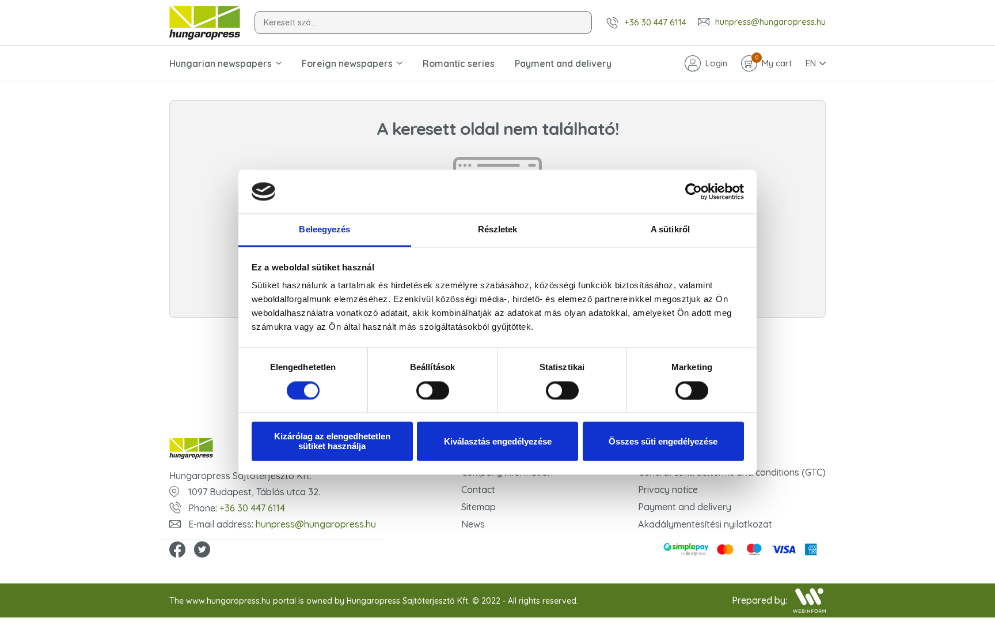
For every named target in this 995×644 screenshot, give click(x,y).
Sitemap (478, 507)
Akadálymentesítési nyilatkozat (705, 524)
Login (716, 63)
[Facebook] (177, 550)
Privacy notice (668, 489)
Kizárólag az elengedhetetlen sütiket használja (332, 441)
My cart (773, 62)
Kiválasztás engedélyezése (498, 441)
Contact (478, 489)
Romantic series (459, 63)
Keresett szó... (290, 22)
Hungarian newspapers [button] (220, 63)
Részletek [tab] (498, 230)
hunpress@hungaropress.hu (770, 22)
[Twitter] (202, 550)
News (473, 524)
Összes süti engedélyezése (663, 441)
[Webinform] (809, 600)
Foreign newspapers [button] (347, 63)
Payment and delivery (563, 63)
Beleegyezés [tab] (324, 230)
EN (811, 63)
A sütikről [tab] (670, 230)
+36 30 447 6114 (655, 22)
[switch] (432, 390)
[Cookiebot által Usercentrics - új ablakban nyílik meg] (693, 191)
